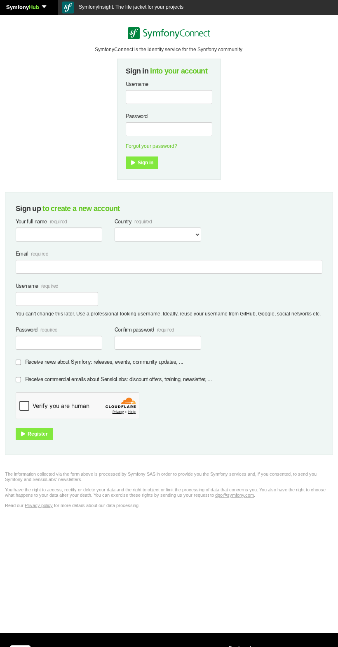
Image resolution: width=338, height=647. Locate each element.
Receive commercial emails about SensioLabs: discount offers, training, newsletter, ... (118, 379)
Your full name (31, 221)
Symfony (22, 7)
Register (37, 434)
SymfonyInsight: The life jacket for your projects (130, 7)
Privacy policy (39, 505)
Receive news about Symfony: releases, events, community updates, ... (104, 361)
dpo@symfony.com (234, 495)
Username (137, 84)
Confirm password (134, 329)
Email (22, 253)
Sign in (144, 163)
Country (123, 221)
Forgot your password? (151, 146)
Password (137, 116)
